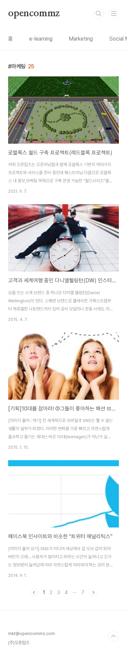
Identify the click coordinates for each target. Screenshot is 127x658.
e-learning (40, 39)
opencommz (34, 13)
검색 (98, 13)
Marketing (81, 39)
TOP (113, 636)
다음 (93, 592)
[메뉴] (114, 13)
